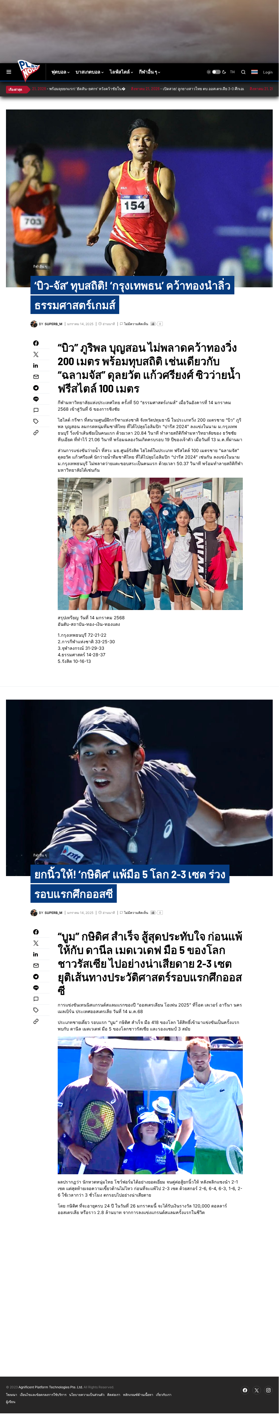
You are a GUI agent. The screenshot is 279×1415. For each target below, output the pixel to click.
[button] (9, 72)
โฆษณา (11, 1394)
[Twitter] (256, 1390)
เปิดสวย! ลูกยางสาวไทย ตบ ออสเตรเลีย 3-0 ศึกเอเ (167, 88)
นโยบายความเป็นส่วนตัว (87, 1394)
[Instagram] (268, 1390)
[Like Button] (153, 324)
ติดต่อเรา (113, 1394)
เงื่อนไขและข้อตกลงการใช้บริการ (43, 1394)
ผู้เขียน (10, 1402)
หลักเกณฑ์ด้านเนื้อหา (138, 1394)
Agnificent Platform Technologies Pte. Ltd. (51, 1387)
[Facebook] (245, 1390)
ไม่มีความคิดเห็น (136, 324)
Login (268, 72)
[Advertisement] (102, 17)
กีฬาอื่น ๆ (40, 266)
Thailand (257, 75)
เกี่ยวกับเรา (163, 1394)
